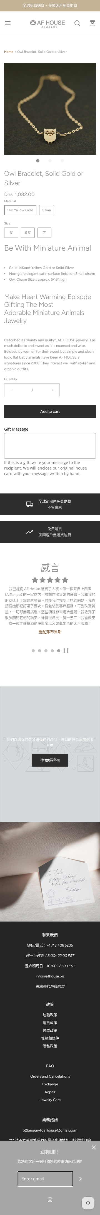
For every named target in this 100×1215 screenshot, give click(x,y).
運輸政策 (50, 1015)
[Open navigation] (7, 23)
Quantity (10, 379)
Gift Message (16, 429)
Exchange (50, 1084)
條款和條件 (50, 1038)
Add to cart (50, 411)
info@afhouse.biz (50, 976)
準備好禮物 (50, 760)
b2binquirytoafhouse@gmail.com (50, 1130)
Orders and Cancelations (50, 1076)
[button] (50, 109)
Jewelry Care (50, 1100)
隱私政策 (50, 1046)
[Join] (80, 1178)
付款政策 (50, 1030)
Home (8, 52)
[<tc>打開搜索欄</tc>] (77, 23)
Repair (50, 1092)
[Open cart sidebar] (92, 23)
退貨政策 (50, 1023)
